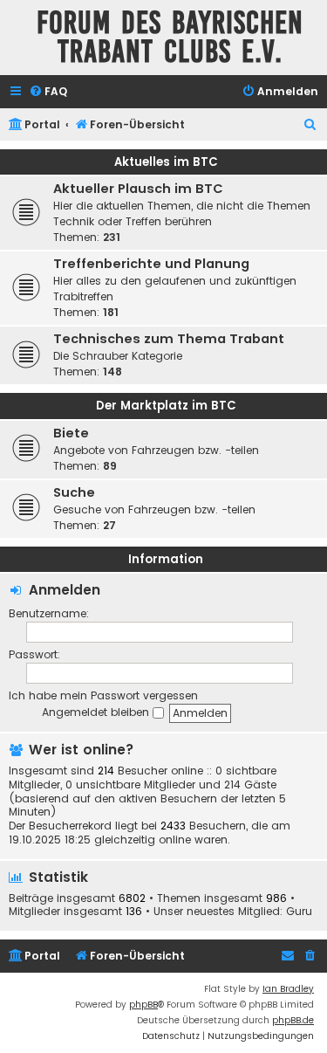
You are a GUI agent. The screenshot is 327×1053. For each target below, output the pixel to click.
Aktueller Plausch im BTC (138, 188)
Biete (71, 433)
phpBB (143, 1004)
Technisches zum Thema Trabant (168, 339)
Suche (74, 492)
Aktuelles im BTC (166, 162)
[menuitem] (48, 92)
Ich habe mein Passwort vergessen (103, 695)
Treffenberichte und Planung (151, 263)
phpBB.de (293, 1020)
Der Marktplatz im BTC (166, 405)
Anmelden (64, 590)
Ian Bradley (288, 988)
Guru (299, 912)
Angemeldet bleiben (97, 712)
